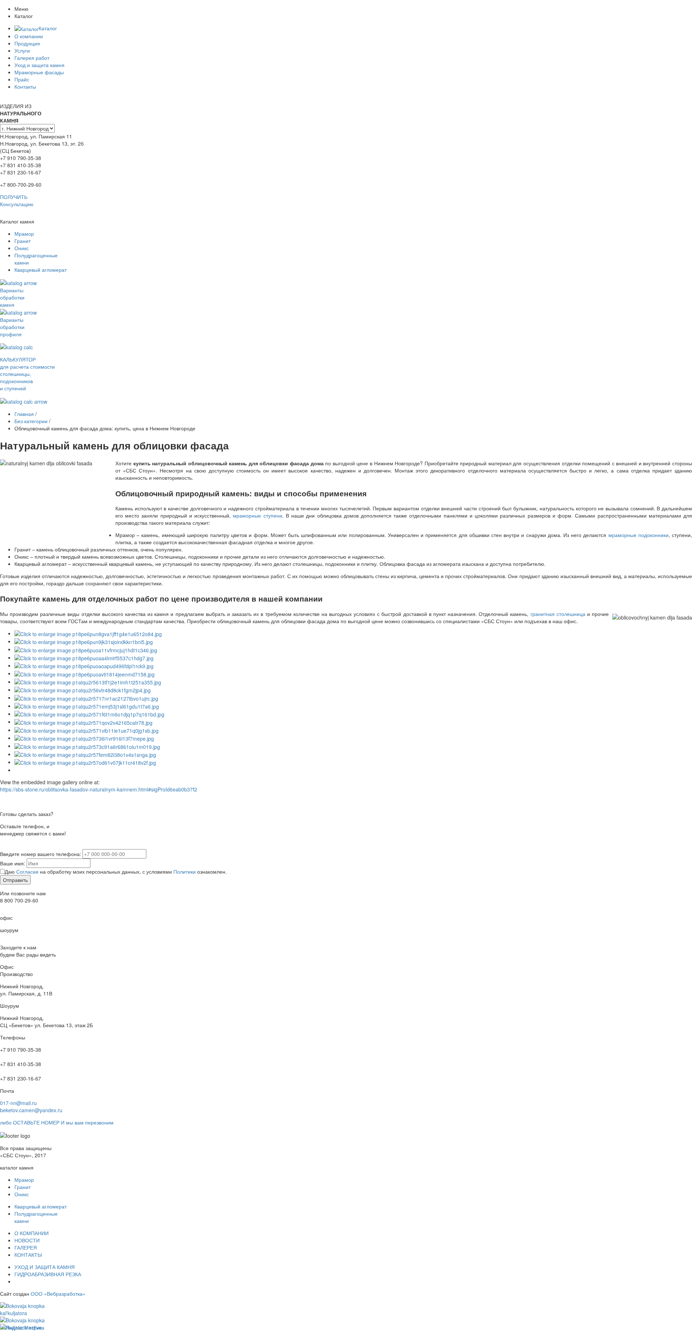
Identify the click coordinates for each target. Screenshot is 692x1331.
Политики (184, 871)
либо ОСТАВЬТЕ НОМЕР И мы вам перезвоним (57, 1122)
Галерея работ (31, 57)
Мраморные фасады (39, 72)
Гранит (22, 240)
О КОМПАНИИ (31, 1233)
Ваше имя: (12, 863)
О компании (28, 36)
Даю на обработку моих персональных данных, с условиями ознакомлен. (116, 871)
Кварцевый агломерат (40, 269)
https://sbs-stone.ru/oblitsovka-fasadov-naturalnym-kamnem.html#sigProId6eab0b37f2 (98, 789)
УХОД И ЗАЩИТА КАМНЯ (44, 1266)
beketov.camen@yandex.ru (31, 1110)
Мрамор (24, 233)
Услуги (22, 50)
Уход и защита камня (39, 64)
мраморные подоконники (638, 534)
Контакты (25, 86)
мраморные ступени (257, 515)
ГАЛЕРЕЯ (25, 1247)
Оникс (21, 248)
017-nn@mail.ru (18, 1102)
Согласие (27, 871)
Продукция (27, 43)
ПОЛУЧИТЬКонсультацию (17, 200)
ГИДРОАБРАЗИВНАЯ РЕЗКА (47, 1274)
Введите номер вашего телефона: (40, 853)
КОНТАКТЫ (28, 1254)
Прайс (21, 79)
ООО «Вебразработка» (58, 1293)
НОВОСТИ (27, 1240)
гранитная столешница (558, 613)
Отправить (15, 879)
